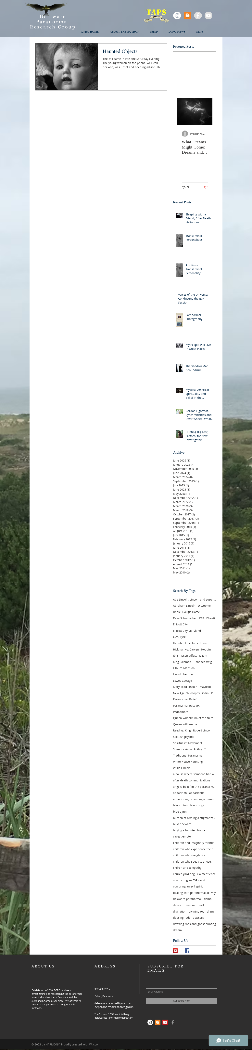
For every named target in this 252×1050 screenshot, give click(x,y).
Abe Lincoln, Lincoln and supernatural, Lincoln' (194, 599)
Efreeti (210, 618)
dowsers (198, 917)
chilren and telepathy (187, 868)
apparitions (196, 793)
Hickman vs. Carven (186, 649)
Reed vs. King (182, 730)
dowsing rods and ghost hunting (194, 924)
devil (201, 905)
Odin (205, 693)
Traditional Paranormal (188, 755)
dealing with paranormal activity (194, 893)
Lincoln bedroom (184, 674)
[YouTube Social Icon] (175, 950)
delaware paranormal (187, 899)
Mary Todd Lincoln (185, 687)
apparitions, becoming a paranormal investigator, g (194, 799)
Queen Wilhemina (185, 724)
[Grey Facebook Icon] (172, 1022)
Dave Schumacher (185, 618)
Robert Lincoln (202, 730)
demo (207, 899)
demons (190, 905)
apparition (180, 793)
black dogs (197, 805)
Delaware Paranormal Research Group (53, 22)
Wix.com (94, 1044)
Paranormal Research (187, 705)
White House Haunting (188, 761)
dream (177, 930)
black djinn (180, 805)
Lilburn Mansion (184, 668)
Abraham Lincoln (184, 605)
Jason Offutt (189, 655)
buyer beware (182, 824)
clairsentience (206, 874)
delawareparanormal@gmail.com (112, 1003)
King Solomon (182, 662)
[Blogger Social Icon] (187, 15)
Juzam (203, 655)
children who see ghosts (189, 855)
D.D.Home (204, 605)
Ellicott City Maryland (187, 631)
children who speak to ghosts (192, 861)
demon (177, 905)
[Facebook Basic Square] (187, 950)
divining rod (197, 911)
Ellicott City (180, 624)
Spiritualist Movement (187, 743)
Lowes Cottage (182, 680)
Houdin (206, 649)
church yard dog (184, 874)
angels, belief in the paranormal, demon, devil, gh (194, 787)
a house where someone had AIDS (194, 774)
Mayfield (205, 687)
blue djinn (180, 811)
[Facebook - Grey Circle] (198, 15)
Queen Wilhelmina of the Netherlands (194, 718)
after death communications (191, 780)
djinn (210, 911)
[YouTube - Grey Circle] (208, 15)
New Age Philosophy (186, 693)
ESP (201, 618)
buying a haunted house (189, 830)
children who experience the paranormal (194, 849)
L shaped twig (203, 662)
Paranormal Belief (185, 699)
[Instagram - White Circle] (177, 15)
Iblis (176, 655)
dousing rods (181, 917)
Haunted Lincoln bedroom (190, 643)
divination (179, 911)
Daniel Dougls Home (186, 612)
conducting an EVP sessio (189, 880)
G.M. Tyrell (180, 637)
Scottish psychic (183, 737)
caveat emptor (182, 836)
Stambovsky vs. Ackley (187, 749)
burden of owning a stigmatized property (194, 818)
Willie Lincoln (182, 768)
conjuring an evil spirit (188, 886)
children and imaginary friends (193, 843)
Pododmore (180, 712)
